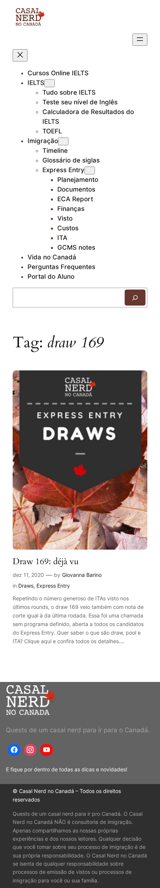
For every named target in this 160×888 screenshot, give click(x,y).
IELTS (36, 82)
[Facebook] (14, 750)
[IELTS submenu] (49, 83)
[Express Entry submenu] (89, 170)
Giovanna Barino (82, 575)
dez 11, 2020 (28, 575)
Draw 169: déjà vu (46, 561)
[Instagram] (30, 750)
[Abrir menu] (139, 40)
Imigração (43, 141)
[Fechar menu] (20, 55)
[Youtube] (46, 750)
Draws (25, 585)
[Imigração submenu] (63, 141)
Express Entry (63, 170)
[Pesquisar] (135, 298)
